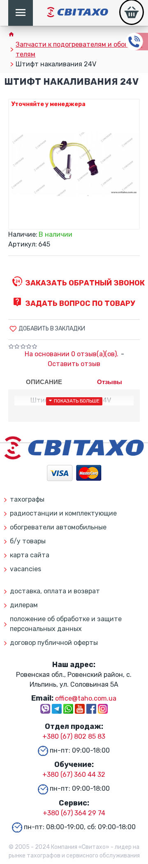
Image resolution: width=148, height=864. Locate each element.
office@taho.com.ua (85, 698)
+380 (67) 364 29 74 (74, 813)
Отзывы (109, 381)
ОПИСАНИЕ (44, 381)
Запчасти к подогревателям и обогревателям (79, 49)
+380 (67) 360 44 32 (73, 774)
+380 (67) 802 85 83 (73, 736)
